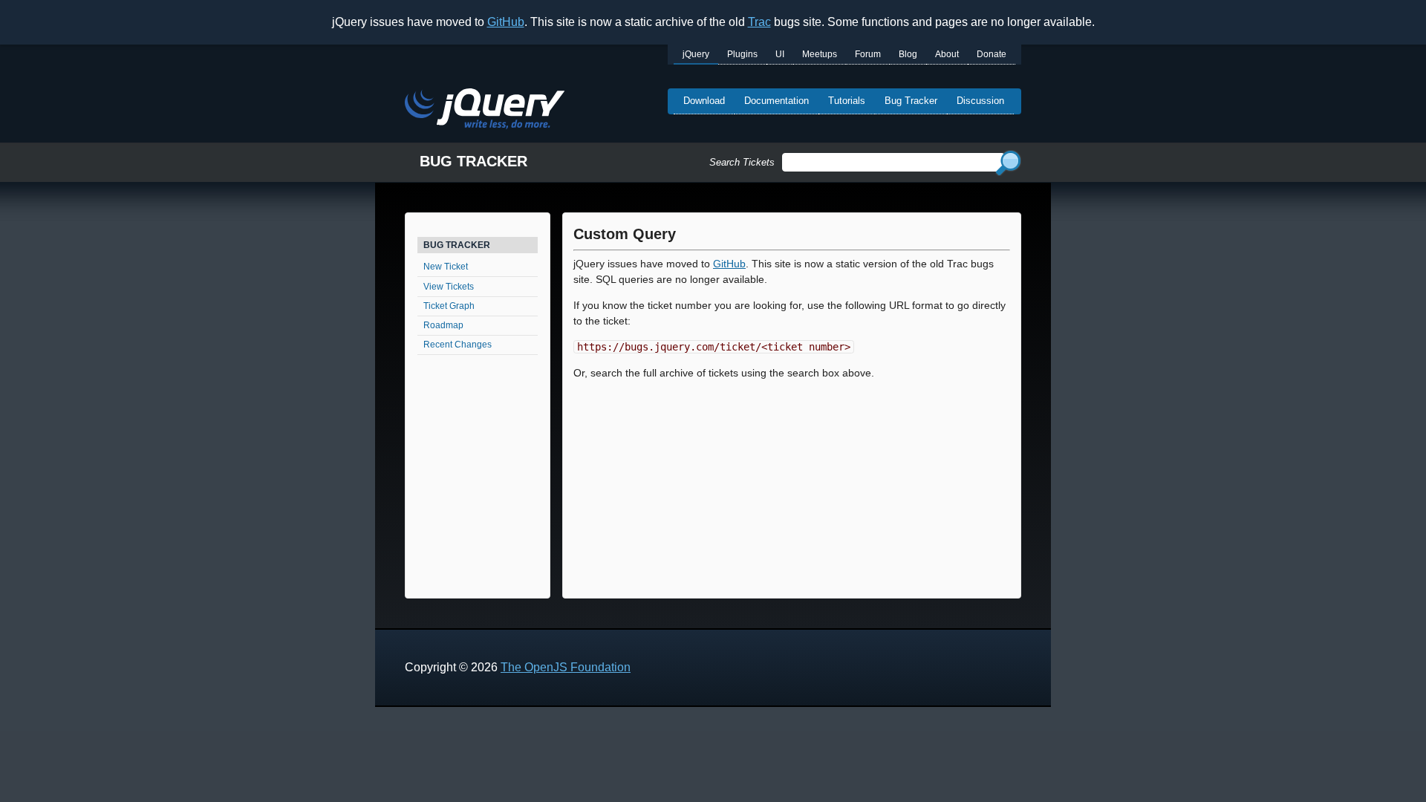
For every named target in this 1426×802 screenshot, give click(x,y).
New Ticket (445, 266)
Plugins (742, 54)
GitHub (505, 22)
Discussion (980, 100)
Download (704, 100)
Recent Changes (457, 344)
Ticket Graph (449, 306)
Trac (759, 22)
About (947, 54)
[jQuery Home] (484, 111)
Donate (991, 54)
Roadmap (443, 325)
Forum (868, 54)
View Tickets (448, 286)
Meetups (819, 54)
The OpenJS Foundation (566, 667)
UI (779, 54)
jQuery (696, 54)
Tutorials (846, 100)
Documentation (776, 100)
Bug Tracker (911, 100)
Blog (908, 54)
